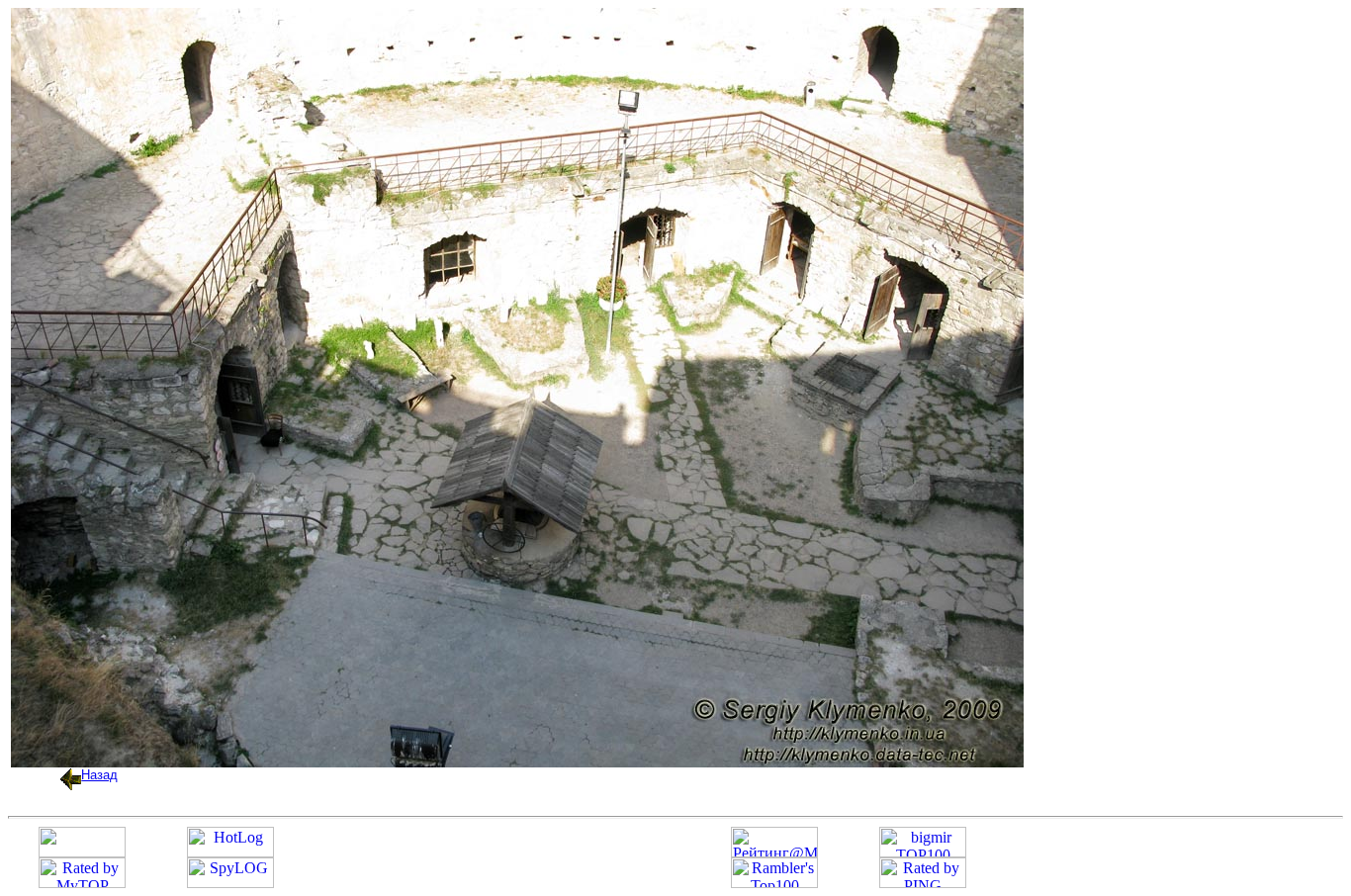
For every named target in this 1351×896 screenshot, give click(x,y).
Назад (99, 774)
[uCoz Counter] (82, 852)
